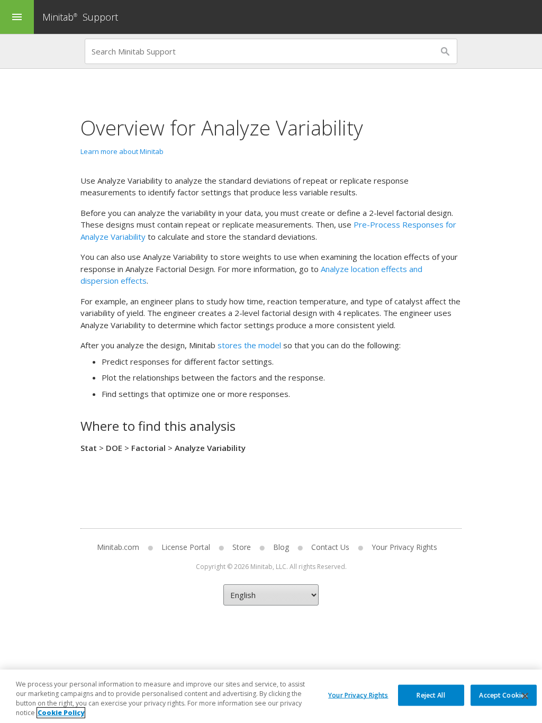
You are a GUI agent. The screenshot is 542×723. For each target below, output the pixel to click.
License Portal (185, 547)
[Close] (525, 696)
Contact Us (330, 547)
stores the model (249, 345)
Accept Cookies (503, 694)
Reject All (431, 694)
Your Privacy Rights (358, 694)
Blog (281, 547)
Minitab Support (80, 17)
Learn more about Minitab (122, 151)
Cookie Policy (61, 712)
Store (241, 547)
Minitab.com (118, 547)
